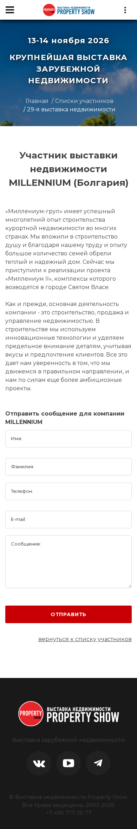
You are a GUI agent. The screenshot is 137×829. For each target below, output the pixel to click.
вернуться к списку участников (85, 639)
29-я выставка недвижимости (71, 109)
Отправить (69, 614)
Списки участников (84, 101)
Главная (37, 101)
